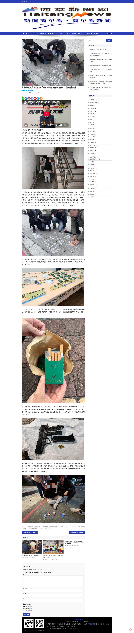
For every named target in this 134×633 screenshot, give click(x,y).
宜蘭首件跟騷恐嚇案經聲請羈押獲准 (30, 555)
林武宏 (24, 528)
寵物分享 (92, 116)
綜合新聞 (59, 33)
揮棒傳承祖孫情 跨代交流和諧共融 (98, 49)
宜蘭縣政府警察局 (54, 526)
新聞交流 (92, 131)
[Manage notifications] (130, 629)
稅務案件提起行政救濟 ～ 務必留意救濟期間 (100, 65)
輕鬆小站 (80, 33)
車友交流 (92, 136)
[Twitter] (32, 98)
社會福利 (92, 108)
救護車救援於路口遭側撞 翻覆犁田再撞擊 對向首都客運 (75, 542)
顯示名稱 (25, 588)
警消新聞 (24, 90)
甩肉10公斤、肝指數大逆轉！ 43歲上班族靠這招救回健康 (101, 76)
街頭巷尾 (92, 147)
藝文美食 (92, 181)
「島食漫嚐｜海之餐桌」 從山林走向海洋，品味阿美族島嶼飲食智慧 (101, 54)
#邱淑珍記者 (73, 526)
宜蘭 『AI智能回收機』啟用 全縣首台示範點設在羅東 (53, 556)
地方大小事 (50, 33)
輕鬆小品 (92, 113)
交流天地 (88, 33)
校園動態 (92, 153)
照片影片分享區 (93, 102)
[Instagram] (29, 98)
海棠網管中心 (76, 545)
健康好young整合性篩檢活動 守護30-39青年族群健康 (101, 60)
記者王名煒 (37, 526)
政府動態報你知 (93, 159)
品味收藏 (92, 142)
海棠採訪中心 (33, 93)
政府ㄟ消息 (92, 157)
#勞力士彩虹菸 (48, 528)
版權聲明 (92, 105)
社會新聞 (42, 33)
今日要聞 (28, 33)
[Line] (23, 98)
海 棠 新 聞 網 (78, 619)
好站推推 (96, 33)
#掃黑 (41, 528)
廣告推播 (92, 194)
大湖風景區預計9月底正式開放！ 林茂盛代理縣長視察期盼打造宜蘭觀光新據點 (101, 82)
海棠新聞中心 (33, 557)
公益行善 (92, 150)
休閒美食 (92, 184)
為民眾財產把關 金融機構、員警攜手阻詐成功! (77, 532)
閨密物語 (92, 119)
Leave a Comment (43, 93)
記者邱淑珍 (45, 526)
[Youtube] (35, 98)
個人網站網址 (26, 598)
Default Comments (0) (27, 569)
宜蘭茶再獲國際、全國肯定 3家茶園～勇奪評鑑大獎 (101, 70)
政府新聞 (34, 33)
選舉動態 (92, 164)
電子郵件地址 (26, 593)
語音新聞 (74, 33)
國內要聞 (92, 128)
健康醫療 (92, 188)
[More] (41, 98)
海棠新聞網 (30, 526)
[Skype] (38, 98)
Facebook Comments (37, 569)
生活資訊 (66, 33)
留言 (24, 574)
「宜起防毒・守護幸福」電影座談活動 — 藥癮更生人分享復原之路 (101, 88)
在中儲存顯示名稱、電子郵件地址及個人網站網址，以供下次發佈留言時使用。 (27, 608)
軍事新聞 (92, 176)
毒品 (62, 526)
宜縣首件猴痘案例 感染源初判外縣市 (31, 532)
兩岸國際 (92, 124)
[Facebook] (26, 98)
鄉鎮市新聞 (92, 173)
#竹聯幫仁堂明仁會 (32, 528)
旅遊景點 (92, 139)
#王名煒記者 (81, 526)
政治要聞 (92, 162)
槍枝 (66, 526)
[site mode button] (108, 33)
